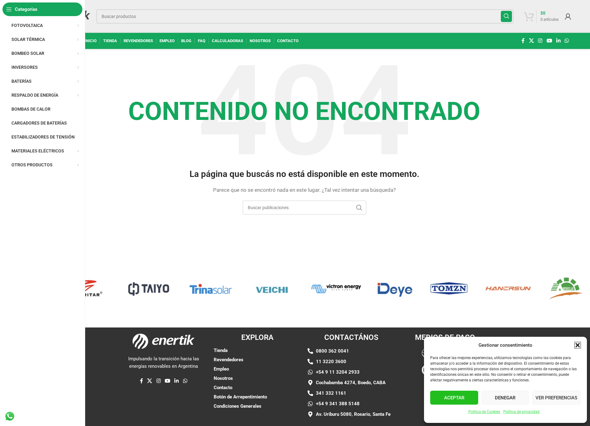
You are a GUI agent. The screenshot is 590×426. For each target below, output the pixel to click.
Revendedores (228, 359)
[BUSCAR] (506, 16)
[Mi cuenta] (568, 16)
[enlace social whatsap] (567, 41)
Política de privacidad (521, 412)
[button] (578, 345)
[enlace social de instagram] (540, 41)
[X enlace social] (531, 41)
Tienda (221, 350)
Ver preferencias (556, 398)
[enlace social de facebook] (523, 41)
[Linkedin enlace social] (558, 41)
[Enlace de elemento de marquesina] (143, 289)
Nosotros (223, 378)
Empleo (221, 369)
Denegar (505, 398)
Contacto (223, 387)
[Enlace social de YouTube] (549, 41)
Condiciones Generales (237, 406)
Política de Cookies (484, 412)
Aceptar (454, 398)
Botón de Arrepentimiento (240, 397)
